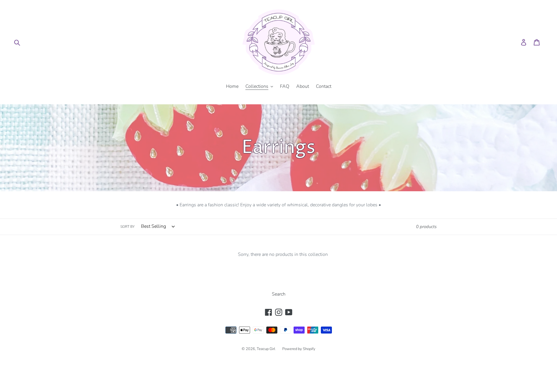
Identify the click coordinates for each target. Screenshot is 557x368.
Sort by (127, 226)
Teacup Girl (266, 348)
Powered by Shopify (298, 348)
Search (278, 294)
